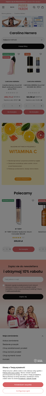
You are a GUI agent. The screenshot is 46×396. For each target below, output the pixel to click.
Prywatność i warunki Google (27, 378)
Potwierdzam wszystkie (23, 385)
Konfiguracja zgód (23, 391)
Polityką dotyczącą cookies (11, 373)
